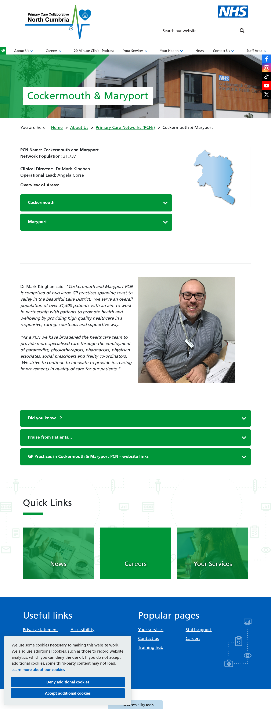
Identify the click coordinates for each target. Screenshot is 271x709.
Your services (150, 629)
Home (57, 127)
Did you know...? (45, 417)
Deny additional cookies (85, 681)
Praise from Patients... (50, 437)
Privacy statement (40, 629)
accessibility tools (135, 705)
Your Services (133, 51)
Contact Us (221, 51)
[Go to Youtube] (266, 85)
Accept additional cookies (85, 693)
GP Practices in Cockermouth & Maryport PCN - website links (88, 456)
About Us (21, 51)
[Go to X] (266, 94)
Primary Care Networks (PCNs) (125, 127)
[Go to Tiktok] (266, 76)
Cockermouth (41, 202)
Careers (51, 51)
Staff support (199, 629)
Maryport (37, 221)
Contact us (148, 638)
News (199, 51)
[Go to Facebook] (266, 59)
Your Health (169, 51)
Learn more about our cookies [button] (38, 669)
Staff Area (254, 51)
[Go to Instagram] (266, 67)
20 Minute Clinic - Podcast (94, 51)
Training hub (150, 647)
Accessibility (82, 629)
